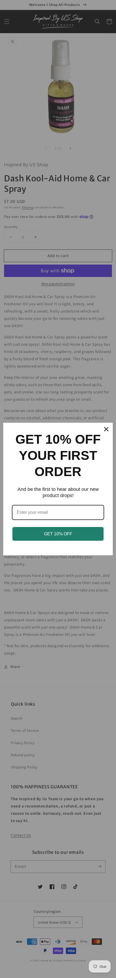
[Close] (106, 429)
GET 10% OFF (58, 534)
